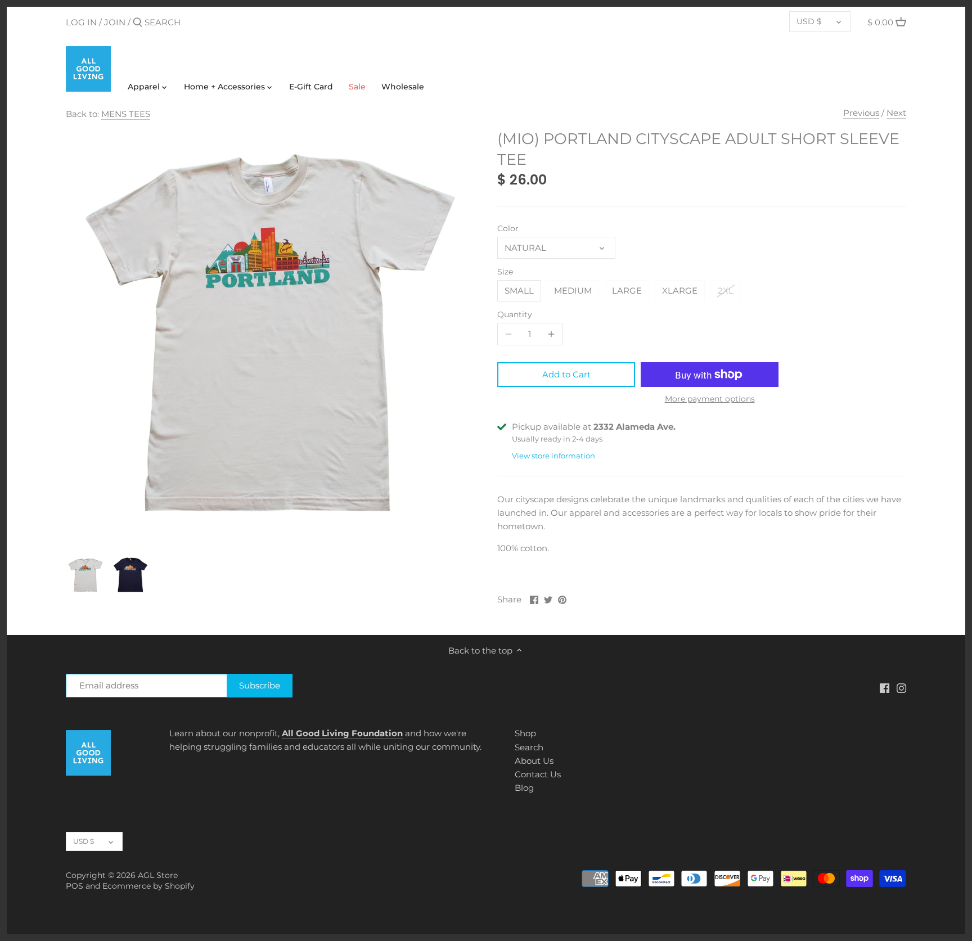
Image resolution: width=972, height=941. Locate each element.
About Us (534, 760)
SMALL (519, 290)
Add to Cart (566, 374)
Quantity (514, 314)
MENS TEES (125, 114)
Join (114, 22)
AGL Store (158, 875)
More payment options (710, 399)
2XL (726, 290)
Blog (524, 787)
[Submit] (137, 23)
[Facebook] (884, 687)
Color (508, 228)
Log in (81, 22)
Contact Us (538, 774)
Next (896, 112)
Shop (525, 733)
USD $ (809, 21)
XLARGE (680, 290)
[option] (85, 575)
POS (74, 885)
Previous (861, 112)
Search (529, 747)
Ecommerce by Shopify (148, 885)
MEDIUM (573, 290)
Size (505, 271)
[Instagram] (901, 687)
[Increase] (551, 334)
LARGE (627, 290)
